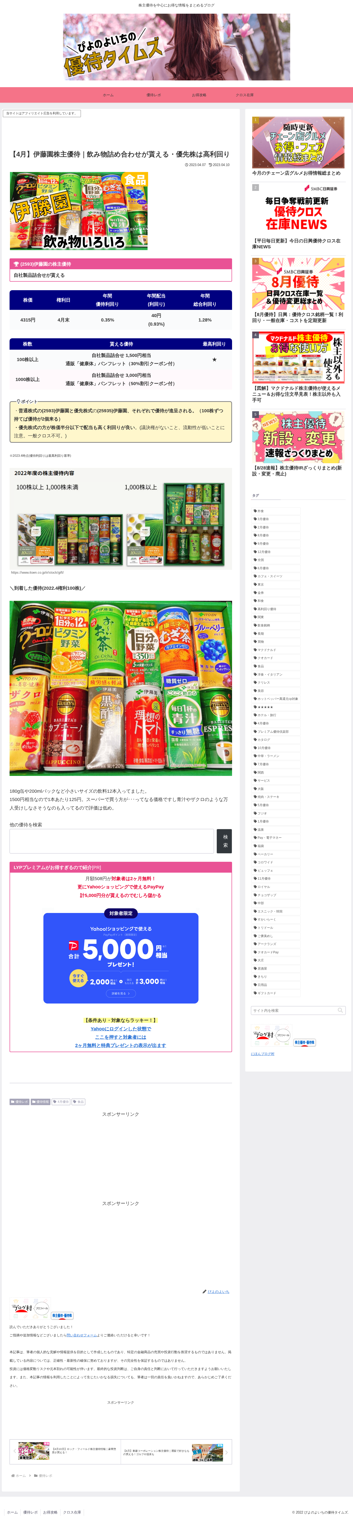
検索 (225, 841)
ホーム (12, 1512)
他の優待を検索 (26, 824)
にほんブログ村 (262, 1054)
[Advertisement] (121, 130)
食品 (81, 1102)
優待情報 (42, 1102)
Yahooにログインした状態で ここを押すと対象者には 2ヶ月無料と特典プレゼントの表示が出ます (120, 1037)
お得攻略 (50, 1512)
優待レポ (22, 1102)
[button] (340, 1010)
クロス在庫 (72, 1512)
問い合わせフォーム (82, 1335)
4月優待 (63, 1102)
